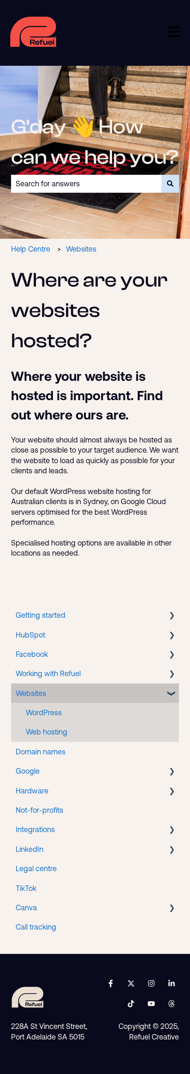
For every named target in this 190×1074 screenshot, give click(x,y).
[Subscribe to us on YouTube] (151, 1003)
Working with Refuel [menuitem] (48, 673)
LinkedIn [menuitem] (29, 849)
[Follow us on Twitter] (131, 983)
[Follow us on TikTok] (131, 1003)
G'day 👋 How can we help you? (94, 142)
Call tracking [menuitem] (36, 927)
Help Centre (30, 249)
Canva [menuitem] (26, 907)
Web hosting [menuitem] (46, 732)
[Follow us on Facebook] (110, 983)
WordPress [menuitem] (44, 712)
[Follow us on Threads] (171, 1003)
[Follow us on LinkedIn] (171, 983)
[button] (171, 615)
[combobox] (86, 183)
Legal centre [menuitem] (36, 868)
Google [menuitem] (28, 771)
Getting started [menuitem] (40, 615)
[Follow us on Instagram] (151, 983)
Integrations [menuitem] (35, 829)
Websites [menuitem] (31, 693)
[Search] (170, 183)
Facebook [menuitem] (32, 654)
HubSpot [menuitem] (30, 635)
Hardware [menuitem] (32, 791)
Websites (81, 249)
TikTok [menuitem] (26, 888)
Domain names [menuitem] (40, 751)
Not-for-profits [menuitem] (39, 810)
